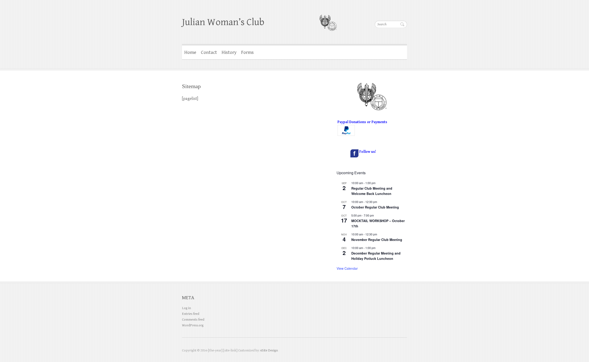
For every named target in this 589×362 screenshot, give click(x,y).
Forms (247, 52)
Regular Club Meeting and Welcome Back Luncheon (371, 191)
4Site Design (269, 350)
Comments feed (193, 319)
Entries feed (190, 314)
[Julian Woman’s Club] (328, 20)
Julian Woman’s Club (223, 22)
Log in (186, 308)
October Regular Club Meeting (375, 207)
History (229, 52)
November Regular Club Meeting (376, 239)
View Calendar (347, 268)
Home (190, 52)
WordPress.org (192, 325)
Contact (209, 52)
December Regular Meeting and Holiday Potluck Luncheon (376, 256)
